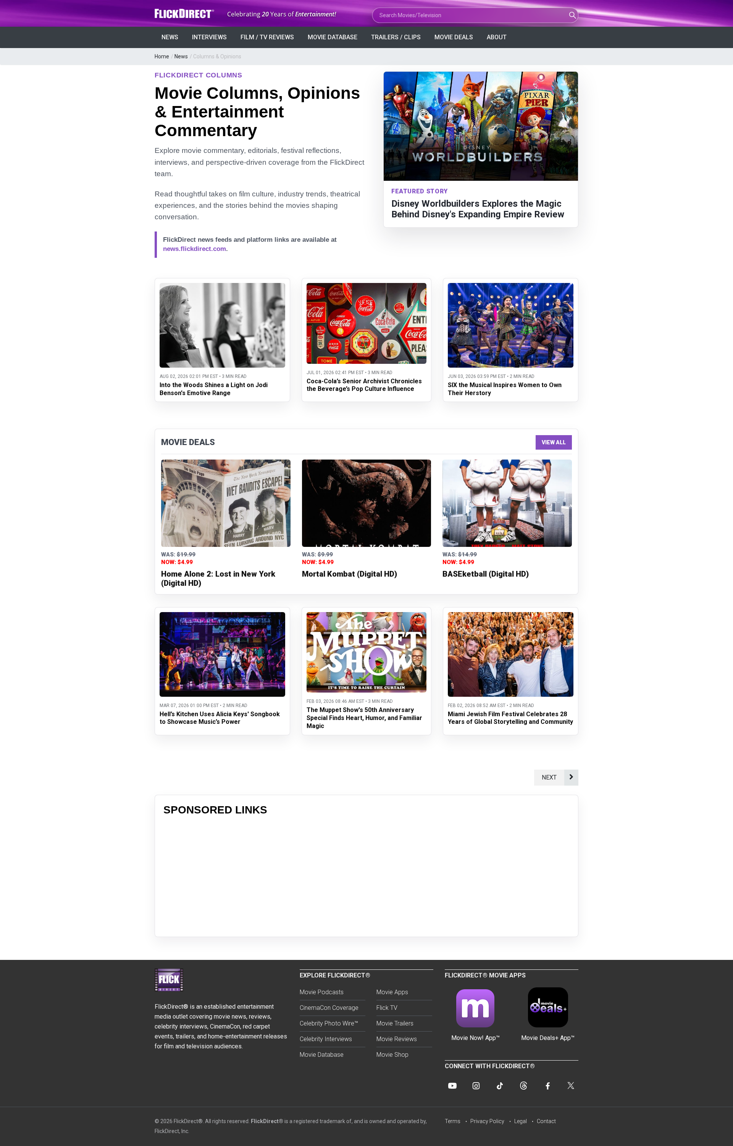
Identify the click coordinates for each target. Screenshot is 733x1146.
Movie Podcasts (322, 992)
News (169, 37)
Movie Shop (392, 1054)
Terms (452, 1121)
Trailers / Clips (396, 37)
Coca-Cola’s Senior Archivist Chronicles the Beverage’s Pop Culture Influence (364, 385)
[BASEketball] (507, 503)
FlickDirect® (267, 1121)
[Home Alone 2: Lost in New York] (226, 503)
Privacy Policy (487, 1121)
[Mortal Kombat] (366, 503)
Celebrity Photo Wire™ (329, 1023)
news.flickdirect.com (194, 248)
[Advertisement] (366, 874)
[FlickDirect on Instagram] (476, 1085)
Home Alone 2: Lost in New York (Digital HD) (218, 578)
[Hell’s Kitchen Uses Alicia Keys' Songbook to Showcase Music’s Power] (222, 616)
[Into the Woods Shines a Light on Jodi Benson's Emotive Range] (222, 287)
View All (554, 442)
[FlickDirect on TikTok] (499, 1085)
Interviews (209, 37)
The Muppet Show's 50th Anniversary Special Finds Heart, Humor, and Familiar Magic (364, 718)
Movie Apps (392, 992)
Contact (546, 1121)
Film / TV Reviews (267, 37)
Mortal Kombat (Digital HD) (349, 574)
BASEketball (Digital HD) (485, 574)
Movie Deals (453, 37)
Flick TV (386, 1007)
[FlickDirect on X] (570, 1085)
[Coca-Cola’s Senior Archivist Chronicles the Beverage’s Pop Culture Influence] (366, 287)
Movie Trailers (394, 1023)
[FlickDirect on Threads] (523, 1085)
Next (549, 777)
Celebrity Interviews (326, 1039)
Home (162, 56)
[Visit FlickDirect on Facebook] (547, 1085)
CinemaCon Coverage (329, 1007)
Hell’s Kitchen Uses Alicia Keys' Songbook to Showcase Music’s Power (220, 718)
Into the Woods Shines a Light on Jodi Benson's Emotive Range (214, 389)
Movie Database (332, 37)
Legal (520, 1121)
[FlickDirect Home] (185, 13)
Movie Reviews (396, 1039)
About (497, 37)
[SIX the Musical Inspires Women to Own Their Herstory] (510, 287)
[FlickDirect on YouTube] (452, 1085)
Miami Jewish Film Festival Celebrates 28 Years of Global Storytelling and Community (510, 718)
